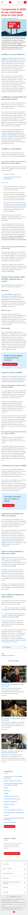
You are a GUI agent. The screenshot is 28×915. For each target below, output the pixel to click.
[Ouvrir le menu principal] (2, 2)
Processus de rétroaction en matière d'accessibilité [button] (14, 902)
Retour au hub (10, 826)
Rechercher (18, 2)
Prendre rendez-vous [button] (10, 364)
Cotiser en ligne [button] (8, 505)
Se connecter (25, 2)
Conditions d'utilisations (7, 899)
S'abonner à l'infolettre (12, 853)
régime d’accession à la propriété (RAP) (14, 609)
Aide (21, 2)
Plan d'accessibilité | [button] (20, 899)
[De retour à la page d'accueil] (10, 2)
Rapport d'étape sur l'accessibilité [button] (10, 900)
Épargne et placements (8, 655)
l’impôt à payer (5, 544)
